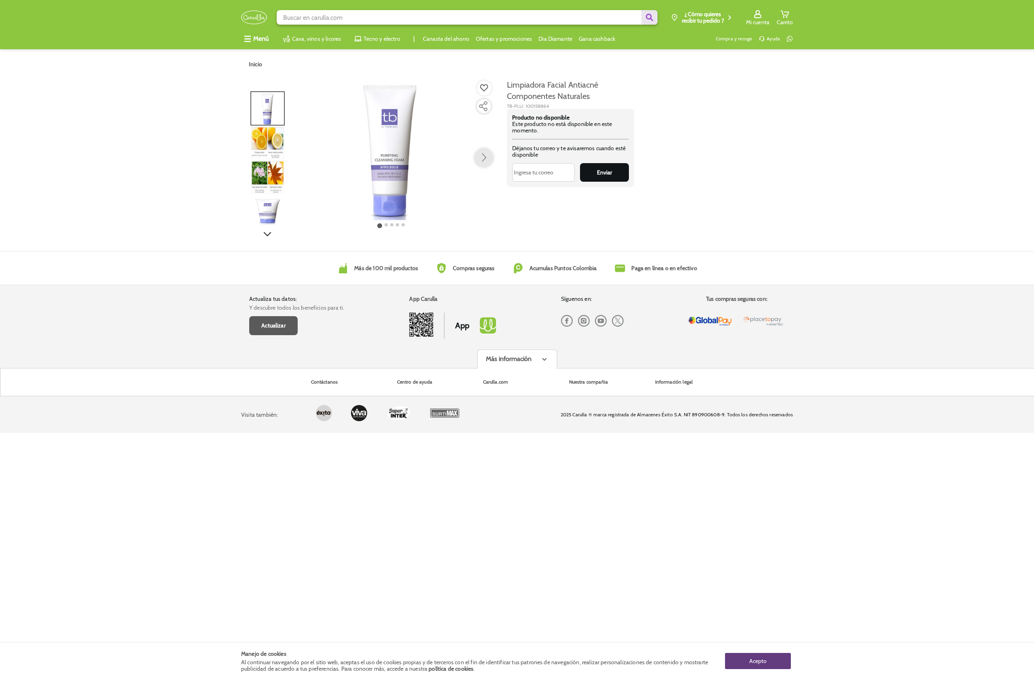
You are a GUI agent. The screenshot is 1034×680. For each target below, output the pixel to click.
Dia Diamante (555, 38)
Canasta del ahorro (446, 38)
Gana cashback (597, 38)
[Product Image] (391, 149)
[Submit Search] (649, 17)
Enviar (604, 172)
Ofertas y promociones (504, 38)
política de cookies (451, 668)
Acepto (758, 661)
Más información (509, 359)
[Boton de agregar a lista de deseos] (484, 88)
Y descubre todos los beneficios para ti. (296, 307)
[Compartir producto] (483, 106)
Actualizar (273, 325)
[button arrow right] (484, 158)
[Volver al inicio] (254, 17)
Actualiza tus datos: (273, 299)
